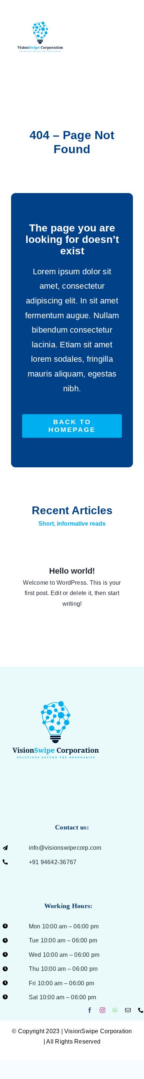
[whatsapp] (115, 1010)
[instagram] (102, 1010)
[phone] (141, 1010)
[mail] (128, 1010)
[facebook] (89, 1010)
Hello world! (72, 570)
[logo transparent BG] (55, 684)
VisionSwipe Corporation (98, 1031)
